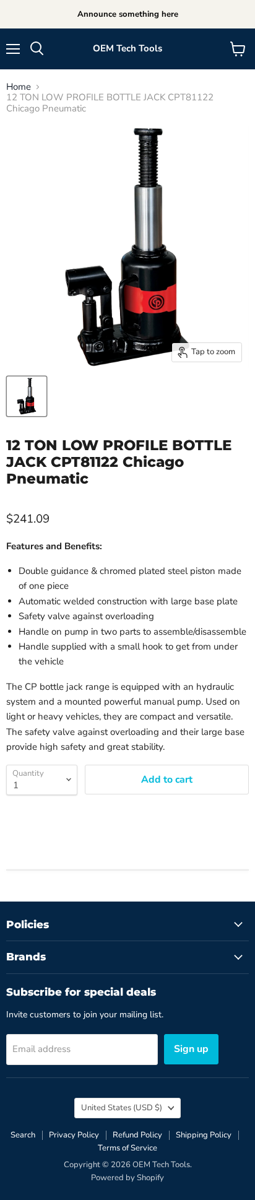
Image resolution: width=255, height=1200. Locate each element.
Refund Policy (137, 1135)
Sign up (191, 1049)
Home (18, 87)
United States (121, 1107)
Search (23, 1135)
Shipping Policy (203, 1135)
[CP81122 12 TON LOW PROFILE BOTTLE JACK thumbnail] (26, 396)
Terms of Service (127, 1148)
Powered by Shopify (127, 1177)
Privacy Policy (74, 1135)
